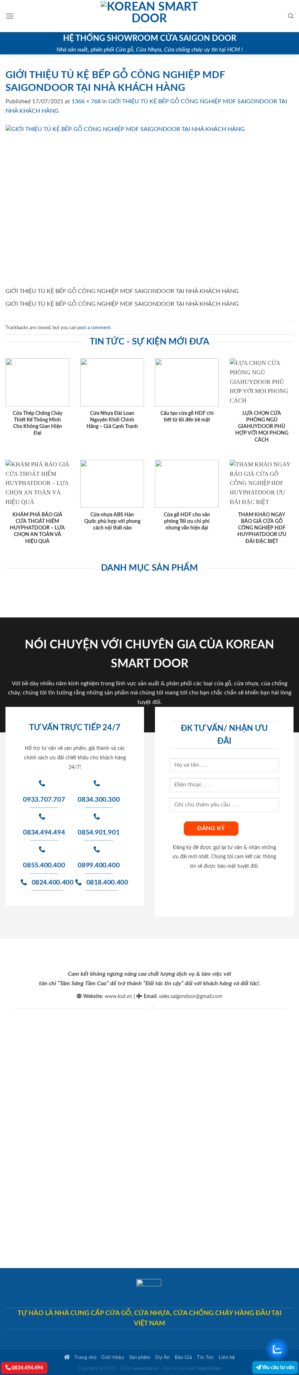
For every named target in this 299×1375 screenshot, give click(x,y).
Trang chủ (85, 1357)
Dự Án (162, 1357)
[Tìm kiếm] (291, 16)
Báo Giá (183, 1357)
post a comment (93, 328)
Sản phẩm (140, 1357)
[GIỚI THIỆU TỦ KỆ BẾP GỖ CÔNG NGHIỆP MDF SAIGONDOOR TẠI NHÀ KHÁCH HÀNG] (149, 205)
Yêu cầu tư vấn (277, 1367)
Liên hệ (227, 1357)
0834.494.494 (27, 1368)
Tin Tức (205, 1357)
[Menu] (9, 16)
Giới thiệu (112, 1357)
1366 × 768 (86, 101)
